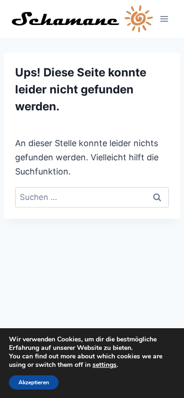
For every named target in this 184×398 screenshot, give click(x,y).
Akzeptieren (33, 382)
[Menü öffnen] (164, 18)
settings (104, 365)
